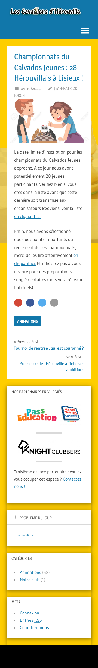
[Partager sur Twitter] (42, 303)
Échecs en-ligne (23, 535)
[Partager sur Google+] (18, 303)
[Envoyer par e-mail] (54, 303)
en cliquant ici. (27, 216)
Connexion (29, 613)
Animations (27, 321)
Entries (31, 620)
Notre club (29, 579)
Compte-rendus (34, 627)
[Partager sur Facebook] (30, 303)
